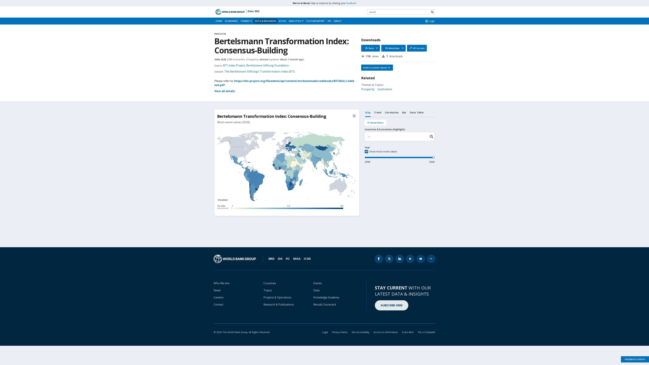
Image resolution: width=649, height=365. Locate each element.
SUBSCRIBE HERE (392, 305)
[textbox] (368, 136)
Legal (325, 332)
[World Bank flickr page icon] (431, 259)
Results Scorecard (324, 304)
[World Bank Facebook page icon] (378, 259)
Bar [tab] (404, 112)
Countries (269, 283)
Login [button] (432, 21)
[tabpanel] (400, 140)
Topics (267, 290)
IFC (288, 259)
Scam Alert (408, 332)
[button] (377, 68)
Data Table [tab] (417, 112)
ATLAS (282, 20)
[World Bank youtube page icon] (420, 259)
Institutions (384, 89)
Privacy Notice (340, 332)
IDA (280, 259)
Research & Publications (278, 304)
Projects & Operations (277, 297)
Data (316, 290)
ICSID (307, 259)
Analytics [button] (295, 20)
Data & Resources (265, 20)
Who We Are (221, 283)
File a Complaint (426, 332)
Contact (218, 304)
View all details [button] (224, 91)
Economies (231, 20)
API (329, 20)
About (338, 20)
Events (317, 283)
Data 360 (253, 11)
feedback (351, 3)
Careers (219, 297)
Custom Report (315, 20)
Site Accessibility (360, 332)
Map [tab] (368, 112)
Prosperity (368, 89)
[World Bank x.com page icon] (389, 259)
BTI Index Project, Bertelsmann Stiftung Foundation (256, 65)
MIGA (297, 259)
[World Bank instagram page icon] (410, 259)
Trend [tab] (377, 112)
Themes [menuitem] (245, 20)
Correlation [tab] (392, 112)
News (217, 290)
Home (219, 20)
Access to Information (386, 332)
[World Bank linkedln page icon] (399, 259)
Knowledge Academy (326, 297)
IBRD (271, 259)
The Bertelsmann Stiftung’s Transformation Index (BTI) (259, 71)
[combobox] (400, 136)
